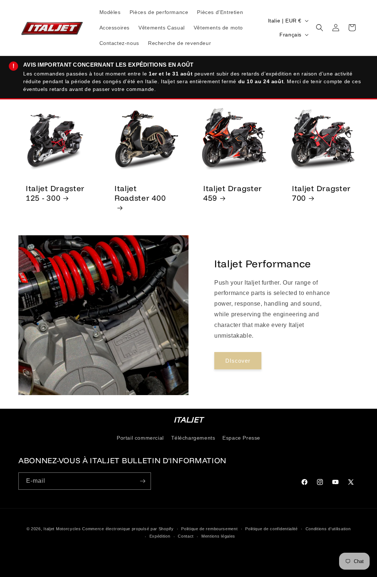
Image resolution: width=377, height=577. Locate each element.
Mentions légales (218, 536)
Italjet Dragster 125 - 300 (55, 193)
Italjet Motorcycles (62, 529)
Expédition (159, 536)
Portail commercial (140, 438)
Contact (186, 536)
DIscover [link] (237, 361)
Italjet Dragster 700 (321, 193)
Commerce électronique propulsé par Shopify (127, 529)
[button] (319, 28)
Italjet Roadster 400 (140, 193)
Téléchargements (193, 438)
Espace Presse (241, 438)
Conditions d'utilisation (328, 529)
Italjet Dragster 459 (232, 193)
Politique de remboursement (209, 529)
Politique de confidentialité (271, 529)
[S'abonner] (142, 481)
